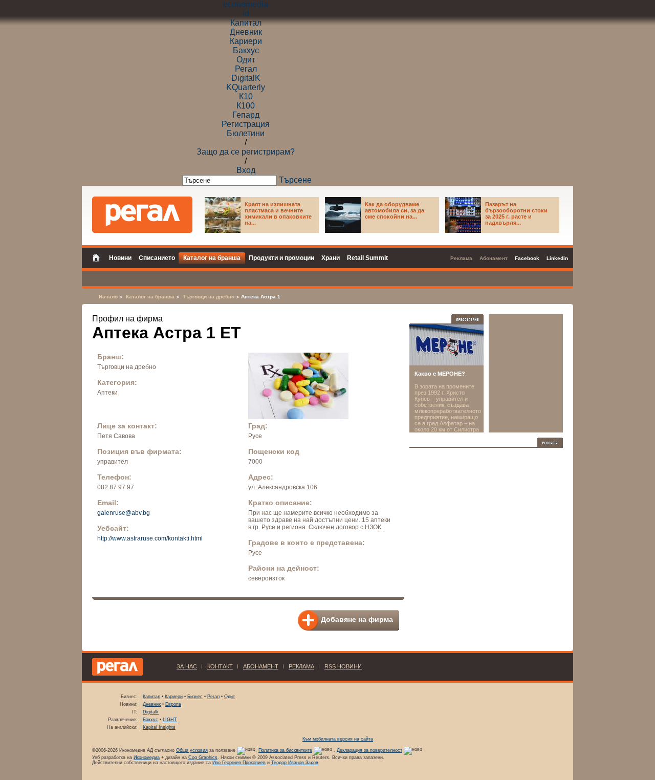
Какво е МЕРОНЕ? (439, 374)
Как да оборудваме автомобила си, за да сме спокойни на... (394, 210)
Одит (245, 59)
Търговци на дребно (208, 296)
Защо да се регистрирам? (245, 151)
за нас (187, 666)
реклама (301, 666)
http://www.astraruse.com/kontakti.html (150, 538)
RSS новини (343, 666)
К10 (246, 96)
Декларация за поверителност (369, 750)
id (246, 13)
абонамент (260, 666)
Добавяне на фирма (357, 619)
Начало (108, 296)
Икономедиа (147, 757)
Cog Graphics (202, 757)
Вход (245, 170)
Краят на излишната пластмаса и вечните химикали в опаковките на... (278, 213)
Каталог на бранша (150, 296)
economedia (245, 4)
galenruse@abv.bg (123, 512)
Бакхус (246, 50)
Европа (173, 704)
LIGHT (170, 719)
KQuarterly (245, 87)
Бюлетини (246, 133)
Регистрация (246, 124)
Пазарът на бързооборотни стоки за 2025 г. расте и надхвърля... (516, 213)
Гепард (245, 115)
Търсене (295, 180)
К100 (245, 105)
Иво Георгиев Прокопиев (239, 762)
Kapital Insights (159, 727)
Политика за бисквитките (285, 750)
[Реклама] (550, 442)
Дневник (246, 32)
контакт (220, 666)
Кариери (246, 41)
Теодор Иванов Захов (294, 762)
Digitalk (151, 711)
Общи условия (192, 750)
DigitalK (245, 78)
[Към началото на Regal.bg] (142, 215)
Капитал (245, 22)
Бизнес (195, 696)
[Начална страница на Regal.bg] (98, 257)
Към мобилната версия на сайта (337, 739)
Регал (246, 68)
